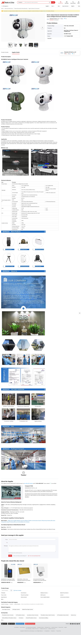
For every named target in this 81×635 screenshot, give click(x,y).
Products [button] (20, 2)
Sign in (78, 3)
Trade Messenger (20, 623)
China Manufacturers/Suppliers (31, 627)
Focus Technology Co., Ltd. (32, 630)
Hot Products (16, 627)
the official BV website (28, 483)
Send (10, 555)
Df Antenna (11, 521)
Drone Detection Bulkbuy (43, 617)
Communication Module (64, 597)
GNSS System (43, 595)
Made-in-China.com (35, 628)
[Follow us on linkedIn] (79, 623)
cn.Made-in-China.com (51, 628)
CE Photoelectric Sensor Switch (63, 615)
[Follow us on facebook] (70, 623)
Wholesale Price (47, 627)
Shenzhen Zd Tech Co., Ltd (54, 18)
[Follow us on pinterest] (77, 623)
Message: (6, 545)
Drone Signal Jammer (6, 609)
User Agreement (47, 630)
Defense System (24, 597)
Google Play (11, 623)
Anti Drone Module (24, 520)
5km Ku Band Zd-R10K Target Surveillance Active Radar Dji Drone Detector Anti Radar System (39, 580)
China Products (22, 627)
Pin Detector (21, 617)
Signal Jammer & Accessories (34, 8)
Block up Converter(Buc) (18, 521)
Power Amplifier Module (15, 520)
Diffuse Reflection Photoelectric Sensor (9, 617)
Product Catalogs (18, 590)
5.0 (65, 53)
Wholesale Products (40, 627)
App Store (4, 623)
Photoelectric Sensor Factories (7, 615)
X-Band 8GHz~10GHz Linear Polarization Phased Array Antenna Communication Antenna (23, 580)
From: (7, 539)
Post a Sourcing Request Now (34, 555)
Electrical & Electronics (9, 8)
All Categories (5, 6)
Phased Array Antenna (46, 520)
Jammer (61, 595)
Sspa (8, 521)
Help (58, 6)
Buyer (53, 6)
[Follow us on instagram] (74, 623)
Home (2, 8)
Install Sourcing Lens (31, 623)
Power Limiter (3, 595)
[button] (49, 2)
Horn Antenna (26, 521)
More (2, 620)
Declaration (53, 630)
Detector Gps (73, 615)
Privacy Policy (58, 630)
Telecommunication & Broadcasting (20, 8)
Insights (65, 627)
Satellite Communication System (34, 520)
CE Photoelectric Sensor (20, 615)
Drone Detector (23, 592)
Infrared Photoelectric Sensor (31, 617)
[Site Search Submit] (53, 2)
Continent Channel (54, 627)
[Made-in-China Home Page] (7, 2)
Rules (79, 6)
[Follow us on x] (72, 623)
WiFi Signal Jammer (16, 609)
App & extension (65, 6)
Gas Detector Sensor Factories (32, 615)
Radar (9, 520)
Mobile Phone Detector (64, 592)
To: (7, 542)
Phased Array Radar (24, 595)
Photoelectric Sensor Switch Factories (48, 615)
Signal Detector (4, 597)
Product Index (61, 627)
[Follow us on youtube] (75, 623)
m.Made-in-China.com (43, 628)
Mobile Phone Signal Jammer (27, 609)
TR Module (3, 592)
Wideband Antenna (43, 592)
